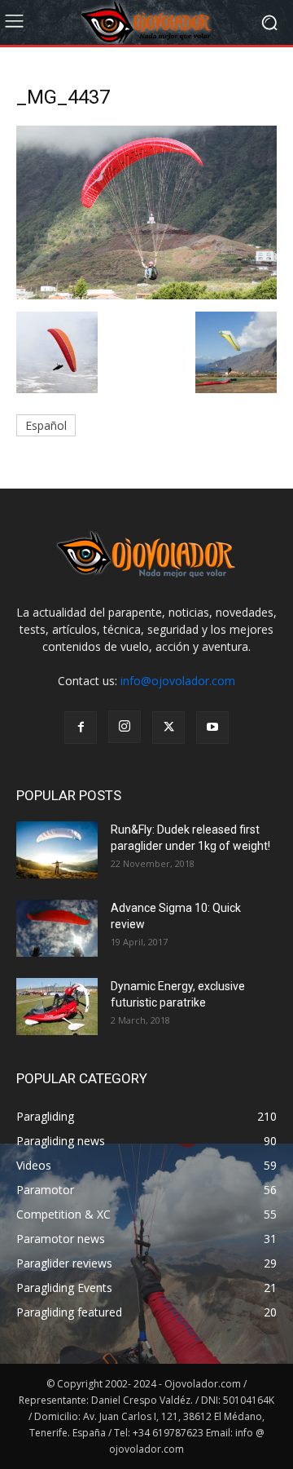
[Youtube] (212, 727)
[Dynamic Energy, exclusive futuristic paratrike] (57, 1006)
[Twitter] (168, 727)
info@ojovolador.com (177, 680)
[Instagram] (124, 726)
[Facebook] (80, 727)
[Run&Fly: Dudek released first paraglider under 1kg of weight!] (57, 849)
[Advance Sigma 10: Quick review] (57, 928)
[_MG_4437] (146, 295)
